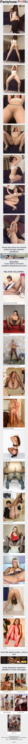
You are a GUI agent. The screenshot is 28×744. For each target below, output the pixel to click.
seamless (8, 334)
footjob (4, 428)
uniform (15, 302)
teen (8, 553)
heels (9, 302)
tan (9, 428)
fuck (4, 491)
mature (12, 302)
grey (7, 302)
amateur (5, 553)
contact (14, 742)
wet (19, 365)
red (4, 648)
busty (4, 302)
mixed (11, 491)
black (4, 334)
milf (9, 365)
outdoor (11, 365)
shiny (10, 459)
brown (9, 522)
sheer (7, 428)
